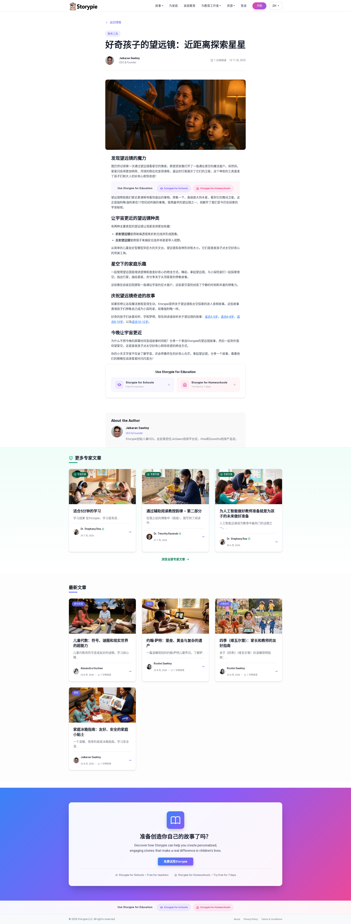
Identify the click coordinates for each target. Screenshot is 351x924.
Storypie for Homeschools (215, 188)
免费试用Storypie (175, 861)
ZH (274, 6)
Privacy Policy (251, 919)
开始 (259, 5)
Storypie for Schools (176, 188)
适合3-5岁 (211, 316)
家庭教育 (189, 6)
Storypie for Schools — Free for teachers (144, 875)
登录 (244, 6)
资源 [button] (230, 6)
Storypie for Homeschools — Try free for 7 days (207, 875)
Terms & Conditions (271, 919)
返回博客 (115, 22)
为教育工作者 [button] (210, 6)
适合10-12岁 (140, 322)
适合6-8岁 (227, 316)
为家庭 (173, 6)
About (237, 919)
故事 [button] (158, 6)
